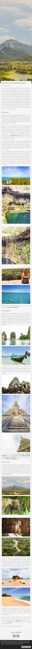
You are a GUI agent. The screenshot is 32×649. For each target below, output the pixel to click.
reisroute (9, 622)
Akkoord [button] (26, 646)
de (21, 455)
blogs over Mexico (13, 307)
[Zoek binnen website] (3, 2)
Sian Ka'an (14, 135)
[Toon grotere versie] (16, 175)
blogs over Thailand (11, 458)
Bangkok (4, 455)
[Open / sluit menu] (29, 2)
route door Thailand (24, 453)
